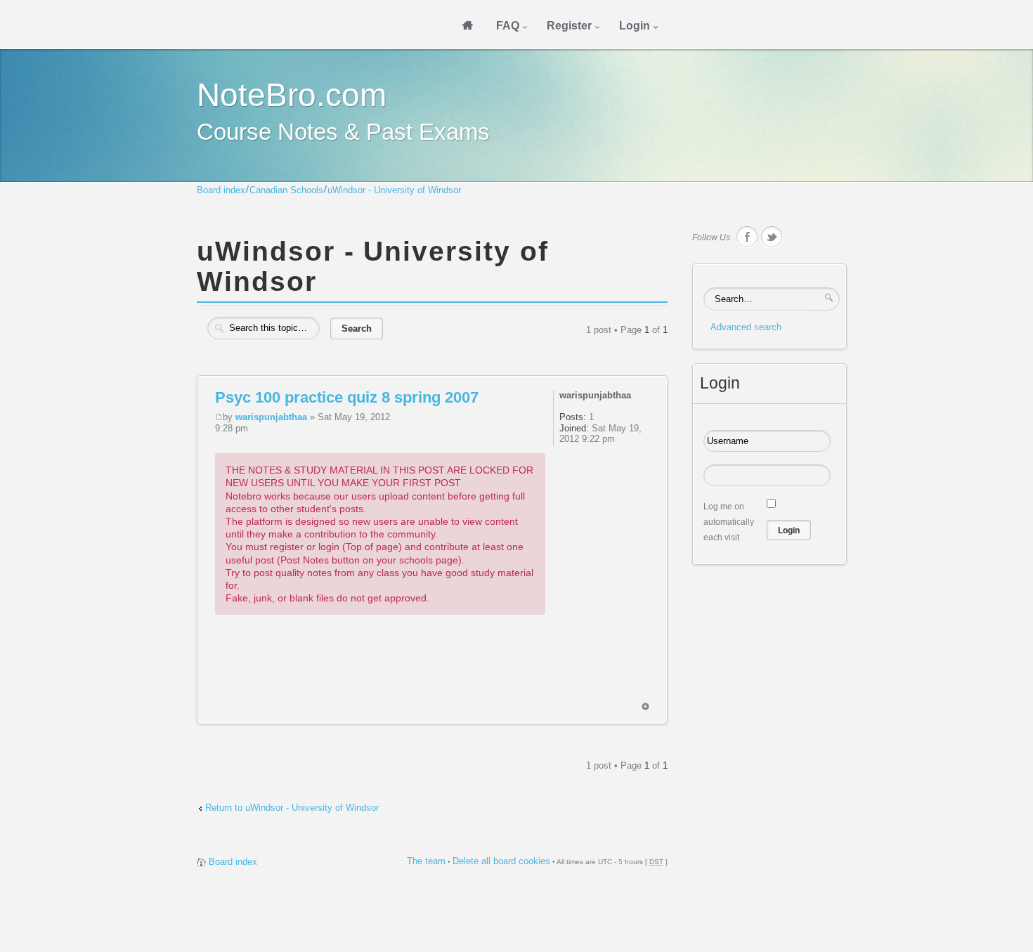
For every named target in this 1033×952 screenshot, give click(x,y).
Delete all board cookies (501, 861)
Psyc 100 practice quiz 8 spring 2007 (347, 397)
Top (645, 706)
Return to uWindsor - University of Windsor (292, 807)
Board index (221, 190)
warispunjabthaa (271, 417)
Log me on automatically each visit (728, 522)
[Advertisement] (471, 671)
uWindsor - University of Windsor (394, 190)
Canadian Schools (286, 190)
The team (426, 861)
